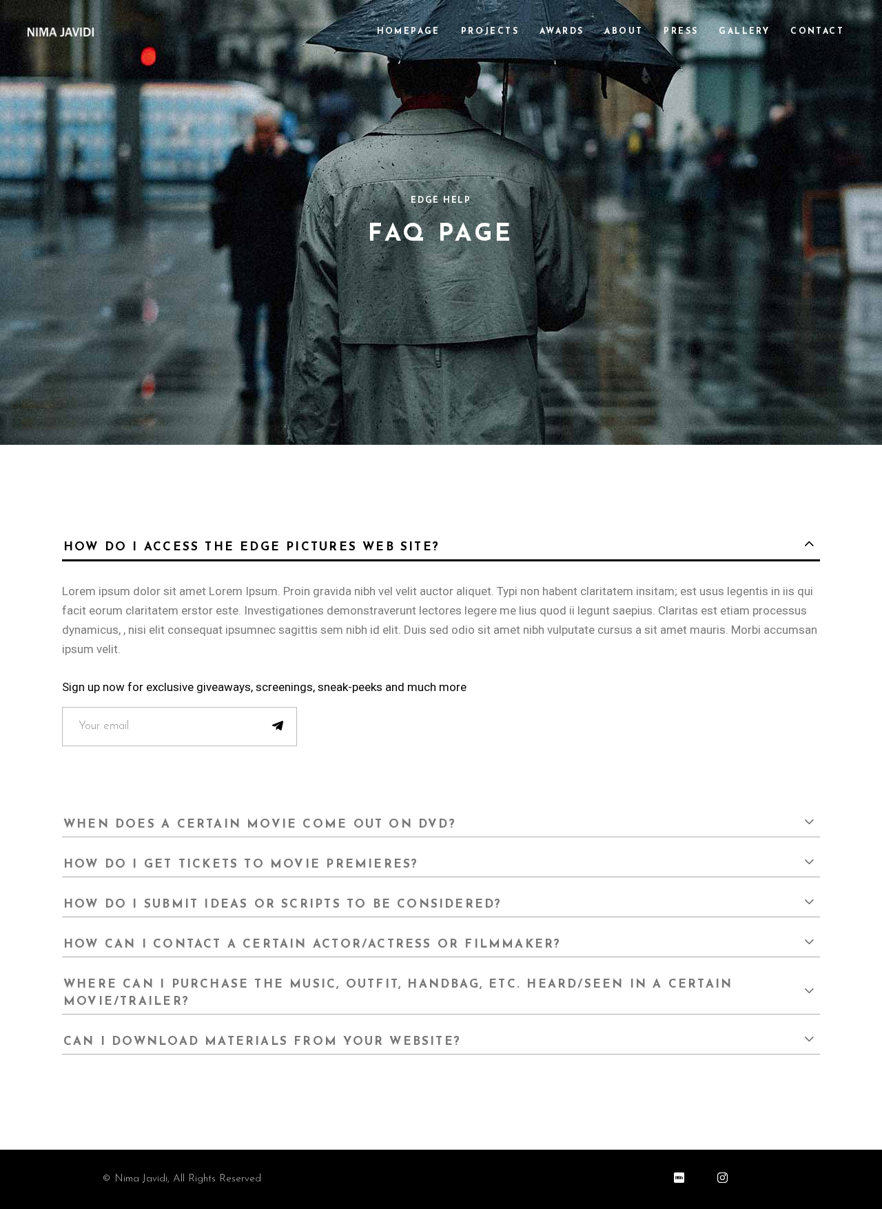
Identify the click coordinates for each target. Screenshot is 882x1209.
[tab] (441, 545)
